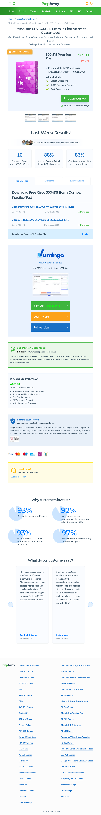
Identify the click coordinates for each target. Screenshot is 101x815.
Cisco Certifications (25, 19)
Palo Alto (89, 11)
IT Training (23, 760)
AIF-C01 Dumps (26, 731)
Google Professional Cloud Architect (77, 760)
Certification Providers (29, 665)
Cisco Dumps (66, 790)
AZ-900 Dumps (25, 755)
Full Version (41, 327)
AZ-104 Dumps (25, 695)
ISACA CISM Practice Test (72, 772)
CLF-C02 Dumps (26, 671)
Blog (21, 689)
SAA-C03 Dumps (68, 683)
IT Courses (23, 748)
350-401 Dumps (68, 755)
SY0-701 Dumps (26, 707)
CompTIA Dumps (26, 790)
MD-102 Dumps (26, 766)
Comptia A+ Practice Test (72, 689)
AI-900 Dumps (67, 695)
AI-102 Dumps (67, 731)
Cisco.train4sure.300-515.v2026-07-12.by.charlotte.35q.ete (43, 206)
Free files (23, 784)
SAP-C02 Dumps (26, 719)
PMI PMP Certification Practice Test (77, 748)
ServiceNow (60, 11)
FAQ (21, 701)
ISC (79, 11)
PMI (71, 11)
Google (11, 11)
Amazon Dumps (25, 802)
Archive (22, 796)
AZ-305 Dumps (67, 719)
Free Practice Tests (27, 772)
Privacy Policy (25, 725)
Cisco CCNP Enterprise (71, 725)
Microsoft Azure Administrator (74, 701)
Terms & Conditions (27, 737)
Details (85, 234)
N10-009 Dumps (26, 743)
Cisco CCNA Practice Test (72, 713)
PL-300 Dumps (67, 743)
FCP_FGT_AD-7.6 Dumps (72, 778)
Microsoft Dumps (68, 784)
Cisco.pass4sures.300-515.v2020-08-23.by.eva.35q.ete (40, 219)
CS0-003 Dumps (68, 766)
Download (84, 212)
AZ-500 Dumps (67, 671)
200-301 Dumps (26, 683)
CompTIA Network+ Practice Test (76, 677)
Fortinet (22, 11)
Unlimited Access (26, 677)
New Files (65, 796)
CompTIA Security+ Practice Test (75, 665)
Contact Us (23, 713)
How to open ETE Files (50, 262)
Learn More (41, 316)
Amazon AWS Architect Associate (75, 737)
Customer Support (18, 476)
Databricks (46, 11)
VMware (34, 11)
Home (11, 19)
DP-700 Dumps (67, 707)
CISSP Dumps (25, 778)
